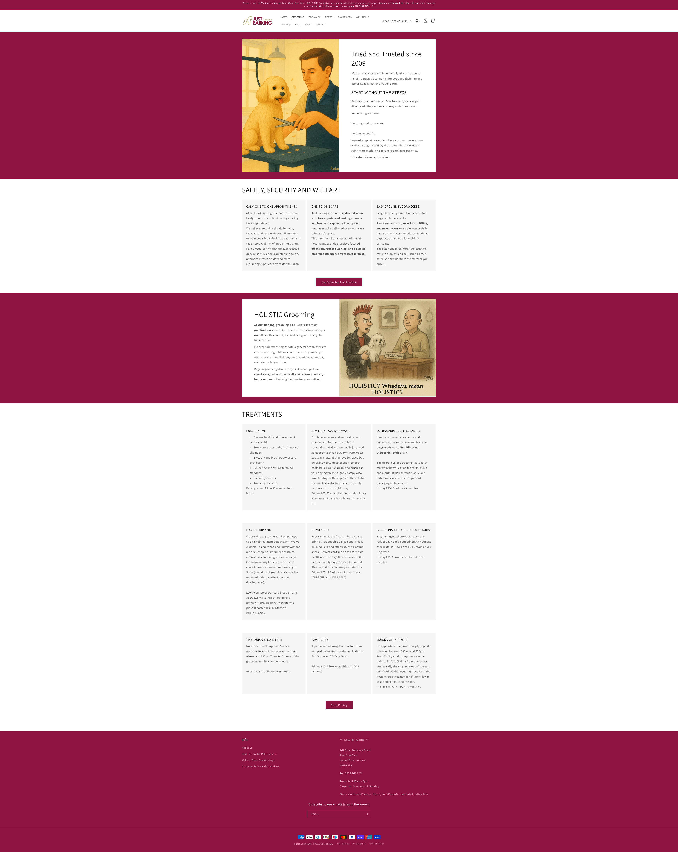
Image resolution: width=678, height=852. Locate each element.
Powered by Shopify (324, 844)
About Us (247, 747)
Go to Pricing (339, 705)
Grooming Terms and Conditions (260, 766)
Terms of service (376, 843)
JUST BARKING (307, 844)
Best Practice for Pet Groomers (259, 754)
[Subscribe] (367, 814)
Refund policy (343, 843)
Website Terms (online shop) (258, 760)
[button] (417, 21)
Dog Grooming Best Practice (339, 282)
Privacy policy (359, 843)
